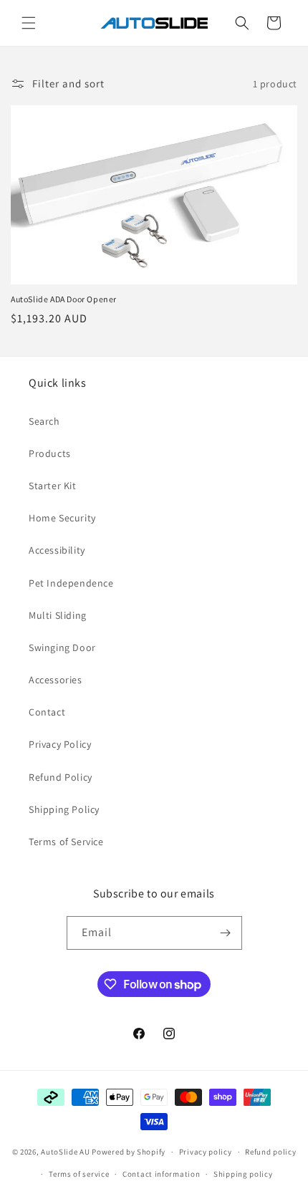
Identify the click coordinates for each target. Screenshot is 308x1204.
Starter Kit (53, 485)
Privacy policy (205, 1152)
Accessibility (57, 550)
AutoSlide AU (65, 1152)
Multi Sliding (58, 615)
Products (50, 453)
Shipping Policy (64, 809)
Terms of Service (66, 841)
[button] (28, 23)
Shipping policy (243, 1174)
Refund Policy (60, 777)
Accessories (55, 679)
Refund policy (270, 1152)
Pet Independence (71, 583)
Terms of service (79, 1174)
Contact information (161, 1174)
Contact (47, 711)
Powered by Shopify (128, 1152)
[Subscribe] (225, 933)
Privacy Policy (60, 744)
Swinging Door (62, 647)
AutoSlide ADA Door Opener (64, 299)
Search (44, 421)
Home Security (62, 517)
